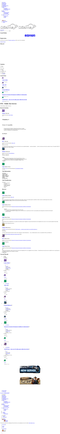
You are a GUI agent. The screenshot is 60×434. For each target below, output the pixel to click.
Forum (3, 426)
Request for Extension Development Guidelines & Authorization (14, 94)
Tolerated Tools (8, 309)
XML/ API (4, 84)
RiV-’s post (6, 168)
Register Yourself (2, 41)
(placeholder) (6, 413)
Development (8, 289)
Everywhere (4, 424)
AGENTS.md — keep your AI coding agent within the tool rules (14, 99)
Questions (7, 283)
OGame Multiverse (6, 89)
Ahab (3, 96)
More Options (4, 428)
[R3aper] (3, 111)
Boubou (3, 91)
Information (7, 347)
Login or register (4, 21)
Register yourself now (12, 40)
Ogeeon (3, 227)
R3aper (3, 113)
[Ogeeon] (3, 225)
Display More (4, 252)
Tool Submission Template (19, 168)
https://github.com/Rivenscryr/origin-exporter (12, 234)
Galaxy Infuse (7, 262)
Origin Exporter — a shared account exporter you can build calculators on (26, 229)
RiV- (2, 86)
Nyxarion (3, 73)
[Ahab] (3, 164)
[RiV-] (3, 139)
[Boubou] (3, 149)
